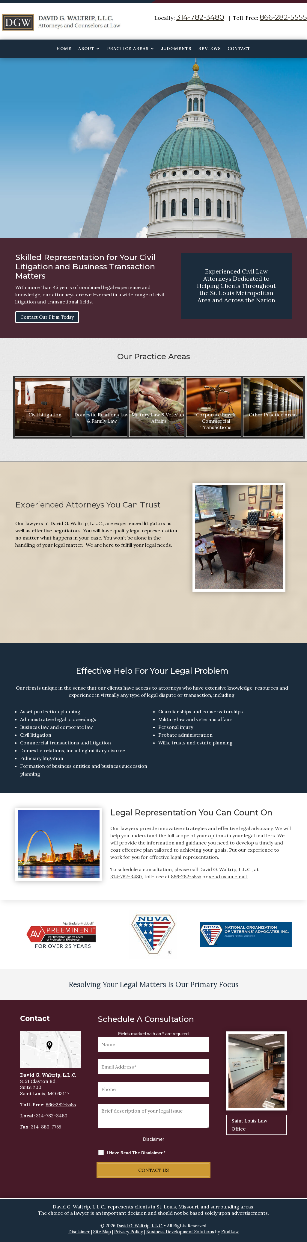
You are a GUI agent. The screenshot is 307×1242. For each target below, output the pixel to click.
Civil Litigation (44, 415)
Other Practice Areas (273, 415)
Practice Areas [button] (128, 48)
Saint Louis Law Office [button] (249, 1125)
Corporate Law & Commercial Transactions (216, 421)
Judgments (176, 48)
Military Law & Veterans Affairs (159, 418)
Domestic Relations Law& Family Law (102, 418)
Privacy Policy (128, 1232)
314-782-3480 (200, 17)
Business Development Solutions (180, 1232)
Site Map (102, 1232)
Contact (239, 48)
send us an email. (228, 877)
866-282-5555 (283, 17)
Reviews (209, 48)
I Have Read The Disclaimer (136, 1152)
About (86, 48)
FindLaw (230, 1232)
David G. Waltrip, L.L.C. (140, 1226)
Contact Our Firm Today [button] (47, 317)
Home (64, 48)
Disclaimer (153, 1139)
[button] (301, 1199)
